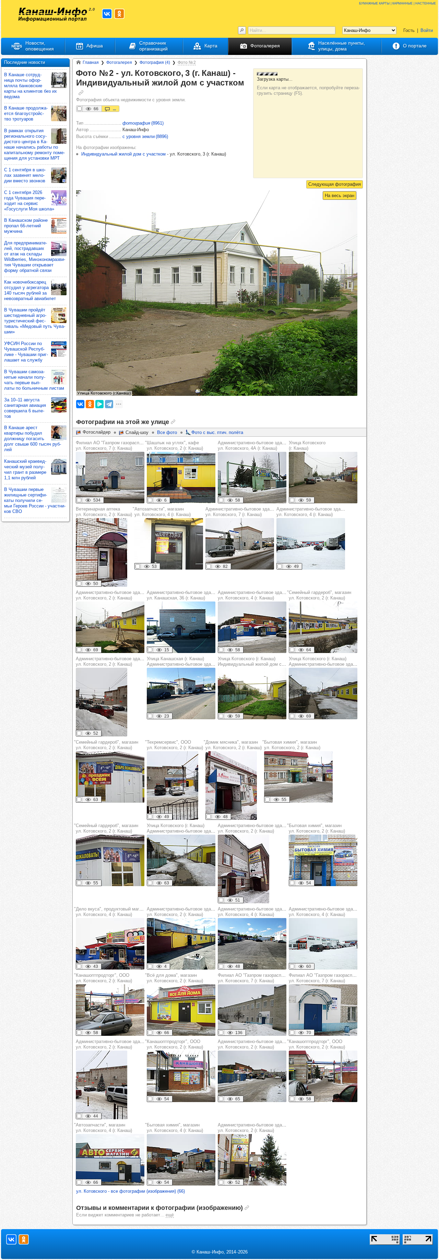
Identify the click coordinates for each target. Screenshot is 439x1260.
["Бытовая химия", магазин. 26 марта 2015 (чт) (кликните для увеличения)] (323, 860)
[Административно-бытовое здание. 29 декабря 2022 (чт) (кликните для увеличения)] (101, 702)
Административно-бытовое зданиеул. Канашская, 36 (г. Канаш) (182, 595)
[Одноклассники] (90, 404)
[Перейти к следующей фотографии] (334, 184)
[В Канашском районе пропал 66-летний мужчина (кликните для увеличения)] (59, 225)
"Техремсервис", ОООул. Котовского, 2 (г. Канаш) (174, 745)
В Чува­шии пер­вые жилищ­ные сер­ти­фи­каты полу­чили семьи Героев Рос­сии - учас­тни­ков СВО (35, 500)
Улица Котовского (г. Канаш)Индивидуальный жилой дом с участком (260, 661)
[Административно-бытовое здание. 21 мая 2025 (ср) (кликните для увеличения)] (252, 944)
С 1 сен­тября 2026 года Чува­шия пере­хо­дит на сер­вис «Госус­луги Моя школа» (29, 200)
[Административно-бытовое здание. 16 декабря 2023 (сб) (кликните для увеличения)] (310, 544)
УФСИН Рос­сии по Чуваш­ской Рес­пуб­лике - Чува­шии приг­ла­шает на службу (26, 352)
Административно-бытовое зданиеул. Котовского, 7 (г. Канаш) (241, 511)
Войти (426, 30)
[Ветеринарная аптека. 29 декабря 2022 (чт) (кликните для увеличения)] (101, 552)
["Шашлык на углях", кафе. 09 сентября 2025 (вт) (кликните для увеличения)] (181, 477)
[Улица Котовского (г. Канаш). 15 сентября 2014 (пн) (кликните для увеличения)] (252, 693)
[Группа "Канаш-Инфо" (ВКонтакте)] (107, 14)
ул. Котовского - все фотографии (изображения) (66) (130, 1191)
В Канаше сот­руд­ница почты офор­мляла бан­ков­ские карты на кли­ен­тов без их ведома (30, 85)
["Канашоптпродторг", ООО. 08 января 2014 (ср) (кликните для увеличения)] (110, 1010)
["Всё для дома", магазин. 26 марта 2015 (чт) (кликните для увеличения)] (181, 1010)
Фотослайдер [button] (96, 432)
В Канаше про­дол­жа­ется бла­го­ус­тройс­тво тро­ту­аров (26, 113)
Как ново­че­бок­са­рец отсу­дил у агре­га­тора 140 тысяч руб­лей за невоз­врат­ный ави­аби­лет (30, 290)
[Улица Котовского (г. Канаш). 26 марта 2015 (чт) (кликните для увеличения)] (323, 693)
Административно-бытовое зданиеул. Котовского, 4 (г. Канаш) (312, 511)
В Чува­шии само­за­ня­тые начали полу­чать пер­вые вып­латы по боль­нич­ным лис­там (34, 380)
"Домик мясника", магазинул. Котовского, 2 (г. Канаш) (233, 745)
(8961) (143, 123)
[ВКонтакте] (80, 404)
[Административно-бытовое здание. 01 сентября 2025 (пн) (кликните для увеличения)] (181, 627)
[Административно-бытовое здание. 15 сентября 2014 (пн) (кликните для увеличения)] (110, 627)
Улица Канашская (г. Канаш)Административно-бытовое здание (182, 661)
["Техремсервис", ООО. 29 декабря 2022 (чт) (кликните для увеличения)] (172, 785)
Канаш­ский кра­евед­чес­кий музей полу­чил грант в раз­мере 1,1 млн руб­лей (25, 469)
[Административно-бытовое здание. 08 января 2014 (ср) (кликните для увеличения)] (252, 477)
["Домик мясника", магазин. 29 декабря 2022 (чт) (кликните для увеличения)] (231, 785)
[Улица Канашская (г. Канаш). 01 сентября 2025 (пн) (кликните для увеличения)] (181, 693)
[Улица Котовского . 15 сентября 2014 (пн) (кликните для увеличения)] (323, 477)
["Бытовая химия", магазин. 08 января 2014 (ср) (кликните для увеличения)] (298, 777)
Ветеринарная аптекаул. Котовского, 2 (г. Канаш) (104, 511)
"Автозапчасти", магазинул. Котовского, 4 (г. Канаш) (162, 511)
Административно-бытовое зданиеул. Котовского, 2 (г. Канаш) (111, 595)
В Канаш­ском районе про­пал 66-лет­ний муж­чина (26, 226)
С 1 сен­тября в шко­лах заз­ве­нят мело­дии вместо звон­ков (25, 175)
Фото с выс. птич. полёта (217, 432)
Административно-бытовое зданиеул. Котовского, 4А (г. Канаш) (253, 445)
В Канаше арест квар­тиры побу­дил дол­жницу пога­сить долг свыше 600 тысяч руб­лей (32, 438)
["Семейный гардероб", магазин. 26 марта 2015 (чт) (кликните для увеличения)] (323, 627)
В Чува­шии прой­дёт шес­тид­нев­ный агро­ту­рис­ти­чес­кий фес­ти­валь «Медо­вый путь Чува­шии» (34, 320)
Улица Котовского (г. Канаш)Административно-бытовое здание (324, 661)
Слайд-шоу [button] (137, 432)
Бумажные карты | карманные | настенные (397, 2)
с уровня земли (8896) (145, 136)
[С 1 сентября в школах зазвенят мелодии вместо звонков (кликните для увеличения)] (59, 175)
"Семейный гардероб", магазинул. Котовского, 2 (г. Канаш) (319, 595)
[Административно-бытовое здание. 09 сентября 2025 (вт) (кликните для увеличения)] (181, 944)
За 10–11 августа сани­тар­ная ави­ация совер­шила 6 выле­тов (25, 408)
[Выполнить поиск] (242, 30)
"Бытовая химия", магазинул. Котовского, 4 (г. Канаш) (174, 1127)
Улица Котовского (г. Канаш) (307, 445)
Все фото (167, 432)
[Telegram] (109, 404)
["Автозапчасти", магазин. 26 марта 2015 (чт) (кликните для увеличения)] (168, 544)
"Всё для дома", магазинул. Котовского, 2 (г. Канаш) (174, 978)
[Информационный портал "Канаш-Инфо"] (53, 15)
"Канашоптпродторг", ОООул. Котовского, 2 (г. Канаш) (103, 978)
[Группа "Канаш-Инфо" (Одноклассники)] (119, 14)
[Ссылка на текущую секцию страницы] (81, 93)
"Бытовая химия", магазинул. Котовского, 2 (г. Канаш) (291, 745)
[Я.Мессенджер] (99, 404)
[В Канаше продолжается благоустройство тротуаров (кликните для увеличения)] (59, 113)
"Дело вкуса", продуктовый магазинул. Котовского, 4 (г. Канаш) (111, 911)
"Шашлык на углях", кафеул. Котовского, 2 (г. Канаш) (174, 445)
